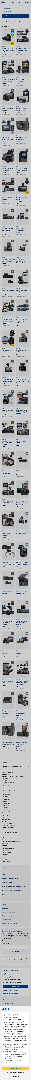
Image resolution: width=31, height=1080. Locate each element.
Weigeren (14, 1076)
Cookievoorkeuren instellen (14, 1072)
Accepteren (14, 1068)
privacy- (20, 1060)
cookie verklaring (8, 1062)
